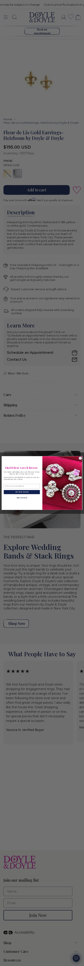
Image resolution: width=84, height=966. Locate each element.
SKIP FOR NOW (22, 497)
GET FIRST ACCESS (21, 492)
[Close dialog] (80, 458)
